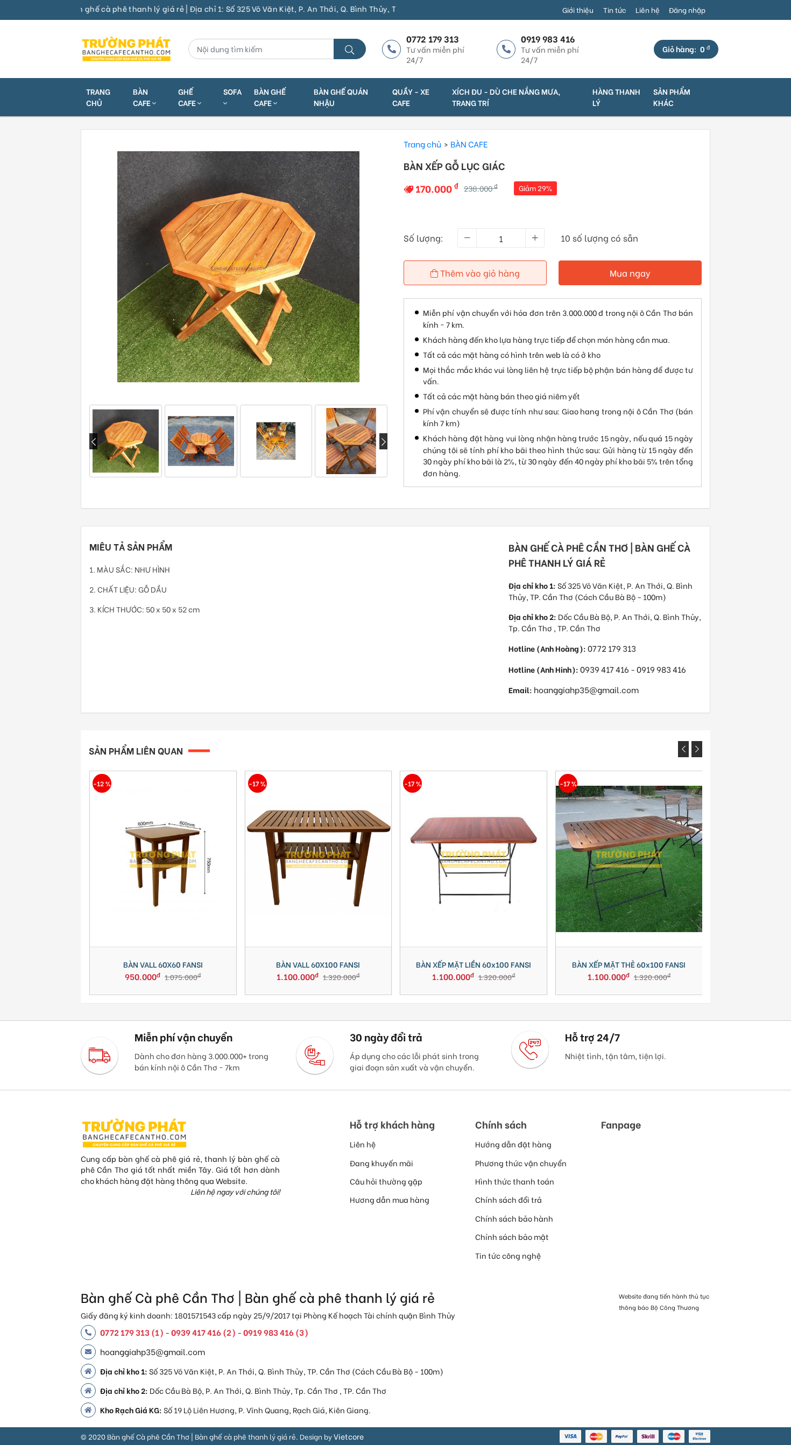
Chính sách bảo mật (512, 1236)
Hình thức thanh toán (514, 1181)
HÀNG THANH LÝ (616, 97)
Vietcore (349, 1436)
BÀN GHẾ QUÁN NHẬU (341, 97)
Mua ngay (630, 272)
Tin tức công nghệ (508, 1255)
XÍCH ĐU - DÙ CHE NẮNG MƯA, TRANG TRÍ (506, 97)
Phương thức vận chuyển (521, 1162)
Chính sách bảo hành (514, 1218)
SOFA (232, 91)
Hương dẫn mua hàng (389, 1199)
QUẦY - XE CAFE (410, 97)
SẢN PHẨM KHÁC (671, 97)
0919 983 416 (661, 669)
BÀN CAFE (142, 97)
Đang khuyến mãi (381, 1162)
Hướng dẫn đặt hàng (513, 1144)
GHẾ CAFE (187, 97)
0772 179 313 (612, 648)
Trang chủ (98, 97)
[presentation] (93, 441)
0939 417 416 (604, 669)
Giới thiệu (578, 10)
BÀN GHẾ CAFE (270, 97)
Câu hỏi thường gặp (386, 1181)
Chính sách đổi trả (508, 1199)
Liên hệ (647, 10)
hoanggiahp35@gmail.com (586, 689)
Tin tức (614, 10)
